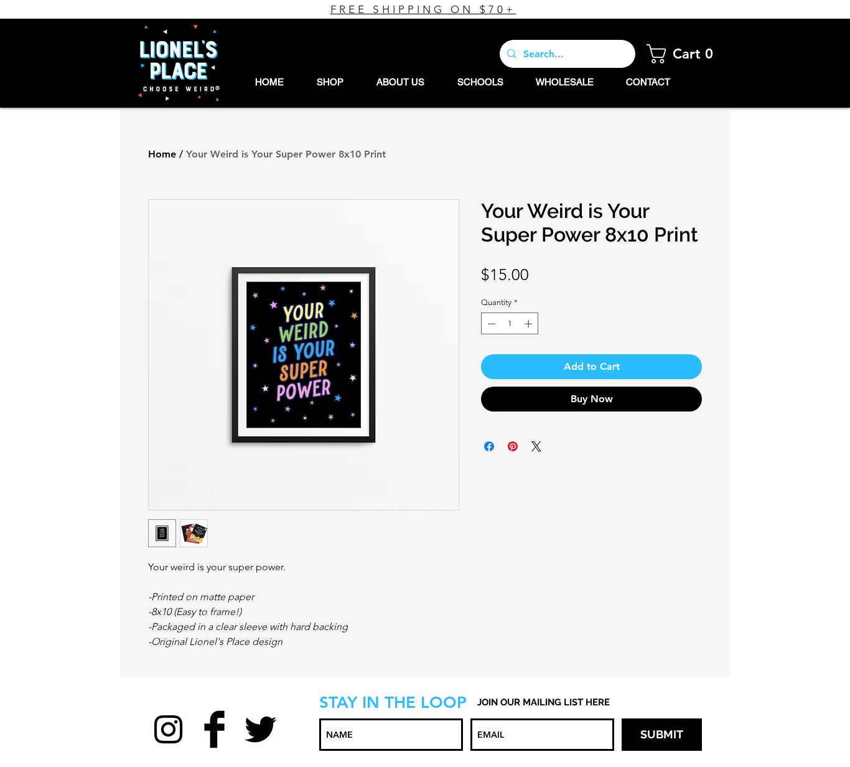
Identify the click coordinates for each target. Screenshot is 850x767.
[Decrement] (490, 323)
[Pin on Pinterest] (512, 446)
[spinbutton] (510, 323)
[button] (684, 54)
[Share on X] (536, 446)
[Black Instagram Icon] (168, 729)
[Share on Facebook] (489, 446)
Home (162, 154)
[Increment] (529, 323)
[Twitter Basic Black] (260, 729)
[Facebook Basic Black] (214, 729)
